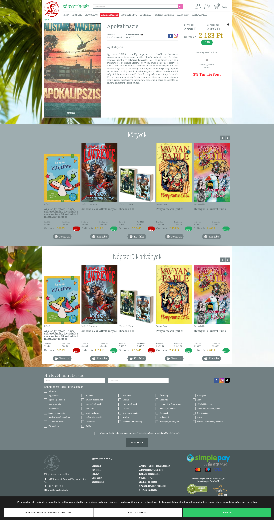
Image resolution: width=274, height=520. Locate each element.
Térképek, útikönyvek (169, 421)
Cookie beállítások (148, 489)
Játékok (126, 408)
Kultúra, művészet (168, 408)
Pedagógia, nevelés (94, 417)
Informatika (54, 408)
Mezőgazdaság (92, 413)
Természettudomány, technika (210, 421)
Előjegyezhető (129, 14)
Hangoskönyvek (130, 404)
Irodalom (90, 408)
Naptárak (164, 413)
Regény (126, 417)
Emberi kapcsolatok (94, 399)
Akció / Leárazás (109, 15)
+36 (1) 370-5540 (55, 486)
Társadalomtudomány (132, 421)
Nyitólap (48, 19)
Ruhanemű (164, 417)
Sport (199, 417)
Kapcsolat (183, 14)
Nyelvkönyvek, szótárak (59, 417)
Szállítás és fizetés (164, 15)
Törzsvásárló (199, 14)
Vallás (88, 426)
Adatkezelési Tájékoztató (151, 469)
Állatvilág (164, 395)
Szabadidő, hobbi (56, 421)
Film (199, 399)
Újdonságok (91, 14)
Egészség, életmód (57, 399)
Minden (52, 391)
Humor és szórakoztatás (170, 404)
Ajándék (77, 14)
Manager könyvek (57, 413)
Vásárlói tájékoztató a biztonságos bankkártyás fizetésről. (208, 480)
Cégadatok (97, 477)
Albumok (127, 395)
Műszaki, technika (130, 413)
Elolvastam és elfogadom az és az (139, 433)
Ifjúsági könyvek (204, 404)
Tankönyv (90, 421)
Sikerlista (145, 15)
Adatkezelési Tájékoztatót (168, 433)
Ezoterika (164, 399)
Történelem (54, 426)
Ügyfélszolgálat (146, 477)
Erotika (126, 399)
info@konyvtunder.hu (58, 490)
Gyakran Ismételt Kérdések (152, 485)
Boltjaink (96, 465)
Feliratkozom (137, 442)
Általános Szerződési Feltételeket (137, 433)
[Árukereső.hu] (197, 490)
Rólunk (95, 473)
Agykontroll (54, 395)
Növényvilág (202, 413)
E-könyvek (201, 395)
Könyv (66, 15)
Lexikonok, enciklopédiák (208, 408)
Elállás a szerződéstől (149, 473)
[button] (222, 5)
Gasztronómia (55, 404)
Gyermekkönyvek (93, 404)
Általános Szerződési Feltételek (154, 465)
